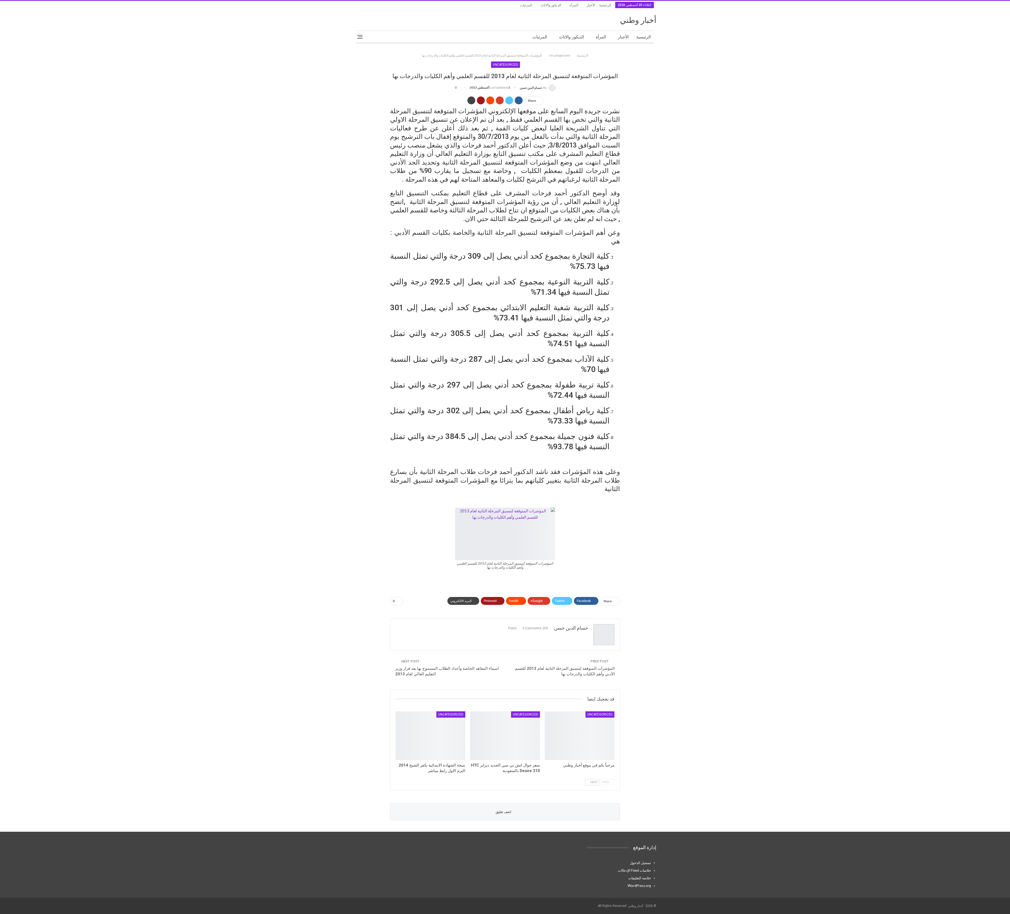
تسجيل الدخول (640, 863)
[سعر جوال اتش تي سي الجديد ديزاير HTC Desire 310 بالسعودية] (505, 735)
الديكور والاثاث (551, 5)
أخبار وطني (638, 20)
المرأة (573, 5)
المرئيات (526, 5)
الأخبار (591, 5)
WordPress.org (639, 886)
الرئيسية (605, 5)
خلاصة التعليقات (639, 878)
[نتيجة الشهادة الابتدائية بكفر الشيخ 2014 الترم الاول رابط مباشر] (430, 735)
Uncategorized (505, 65)
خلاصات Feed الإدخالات (634, 870)
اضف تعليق (504, 812)
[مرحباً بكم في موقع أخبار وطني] (579, 735)
